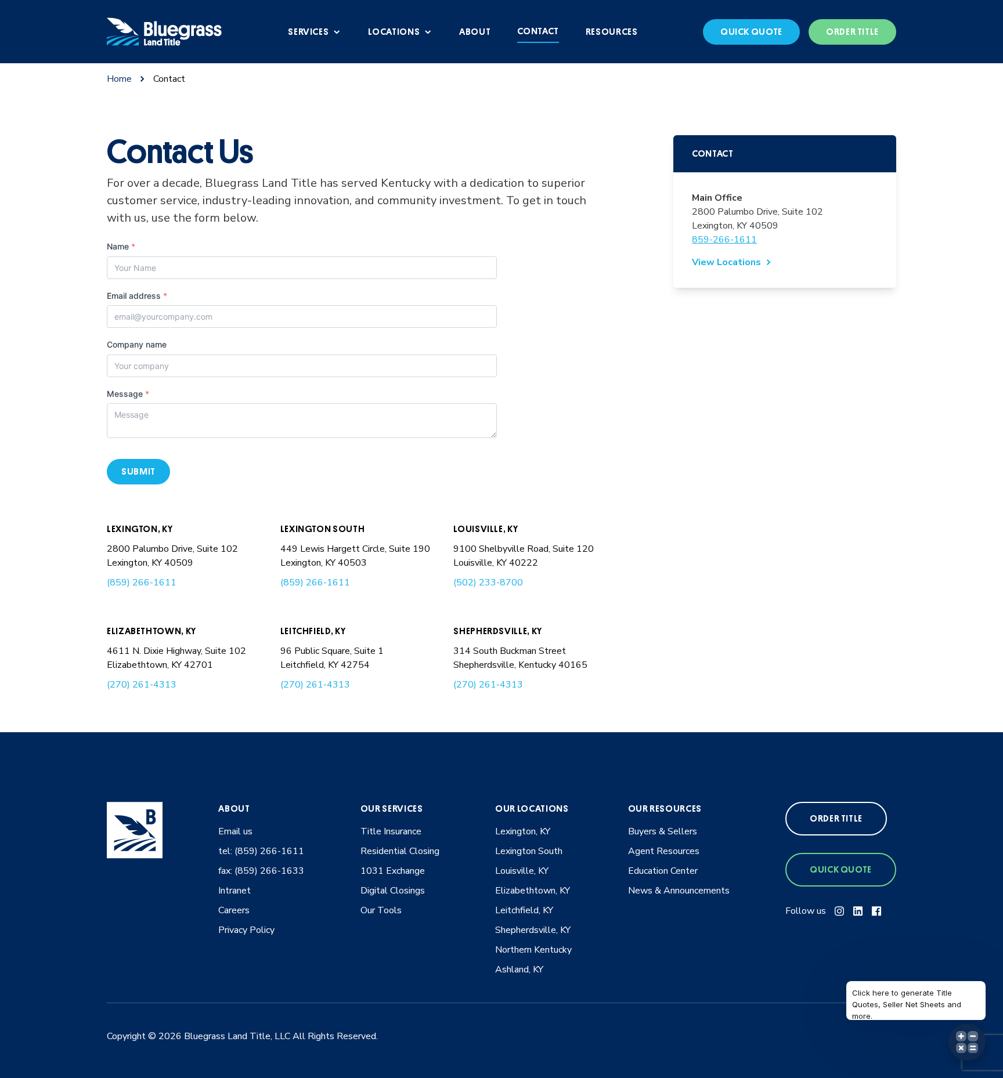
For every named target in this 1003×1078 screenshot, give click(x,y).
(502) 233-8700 (488, 582)
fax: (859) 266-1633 (261, 870)
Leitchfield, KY (313, 631)
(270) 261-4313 (141, 684)
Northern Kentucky (533, 949)
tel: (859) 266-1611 (261, 851)
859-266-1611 (724, 239)
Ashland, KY (519, 969)
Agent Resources (663, 851)
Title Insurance (390, 831)
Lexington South (322, 529)
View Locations (726, 262)
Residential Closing (399, 851)
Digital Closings (392, 890)
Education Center (663, 870)
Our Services (391, 808)
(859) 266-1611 (141, 582)
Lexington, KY (139, 529)
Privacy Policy (246, 930)
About (234, 808)
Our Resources (665, 808)
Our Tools (381, 910)
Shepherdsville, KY (497, 631)
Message (128, 394)
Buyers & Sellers (662, 831)
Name (121, 246)
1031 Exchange (392, 870)
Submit (138, 471)
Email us (235, 831)
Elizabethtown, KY (151, 631)
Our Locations (531, 808)
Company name (137, 344)
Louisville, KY (485, 529)
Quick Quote (751, 32)
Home (119, 79)
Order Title (852, 32)
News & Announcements (679, 890)
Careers (234, 910)
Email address (137, 296)
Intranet (234, 890)
